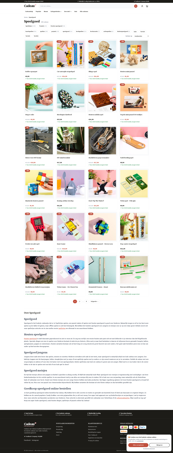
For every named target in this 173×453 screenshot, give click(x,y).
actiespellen (108, 31)
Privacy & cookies (93, 440)
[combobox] (88, 6)
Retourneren (92, 429)
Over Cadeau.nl (92, 435)
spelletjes (61, 328)
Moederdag (59, 429)
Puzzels (43, 26)
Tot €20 (28, 36)
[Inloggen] (142, 6)
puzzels (55, 31)
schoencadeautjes (123, 398)
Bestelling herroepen (94, 432)
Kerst (57, 435)
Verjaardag (59, 426)
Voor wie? (67, 11)
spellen (44, 31)
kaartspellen (31, 31)
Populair (38, 11)
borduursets (95, 31)
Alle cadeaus (84, 11)
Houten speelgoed (58, 26)
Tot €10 (142, 31)
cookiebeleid (140, 441)
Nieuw (46, 11)
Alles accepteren (138, 445)
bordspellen (81, 31)
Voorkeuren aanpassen (149, 448)
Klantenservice (92, 426)
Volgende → (94, 301)
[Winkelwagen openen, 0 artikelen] (147, 6)
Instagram (35, 440)
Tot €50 (36, 36)
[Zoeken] (135, 6)
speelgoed (67, 31)
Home (26, 17)
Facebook (27, 440)
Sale (75, 11)
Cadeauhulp (29, 11)
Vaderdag (59, 432)
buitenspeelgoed (123, 31)
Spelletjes (31, 26)
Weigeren (159, 445)
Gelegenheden (55, 11)
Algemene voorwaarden (95, 438)
